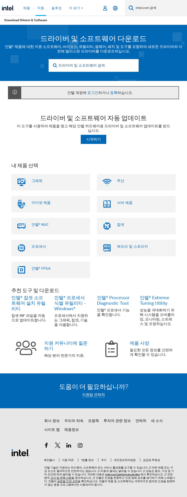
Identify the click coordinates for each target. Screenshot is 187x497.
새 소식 (157, 421)
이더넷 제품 (41, 202)
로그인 (92, 93)
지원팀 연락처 (93, 395)
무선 (120, 181)
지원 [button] (40, 8)
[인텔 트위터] (58, 446)
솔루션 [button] (57, 8)
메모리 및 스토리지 (132, 246)
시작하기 (93, 139)
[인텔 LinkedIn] (69, 446)
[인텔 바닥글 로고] (20, 452)
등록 (113, 93)
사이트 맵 (52, 429)
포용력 (93, 421)
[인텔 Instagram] (80, 446)
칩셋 (120, 224)
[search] (55, 65)
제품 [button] (26, 8)
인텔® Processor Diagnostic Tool (113, 300)
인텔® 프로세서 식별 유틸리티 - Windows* (70, 303)
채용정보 (71, 429)
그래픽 (36, 181)
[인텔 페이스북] (46, 446)
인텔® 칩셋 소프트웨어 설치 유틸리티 (28, 303)
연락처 (140, 421)
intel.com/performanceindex (122, 474)
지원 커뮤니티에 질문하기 (66, 345)
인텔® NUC (40, 224)
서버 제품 (124, 202)
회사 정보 (52, 421)
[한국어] (115, 8)
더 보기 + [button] (76, 8)
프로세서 (38, 246)
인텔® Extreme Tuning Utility (154, 300)
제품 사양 (139, 343)
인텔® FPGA (40, 268)
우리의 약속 (73, 421)
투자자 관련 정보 (117, 421)
